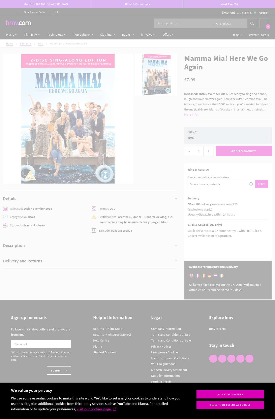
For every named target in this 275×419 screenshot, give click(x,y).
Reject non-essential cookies (230, 404)
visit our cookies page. (94, 409)
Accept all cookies (230, 394)
